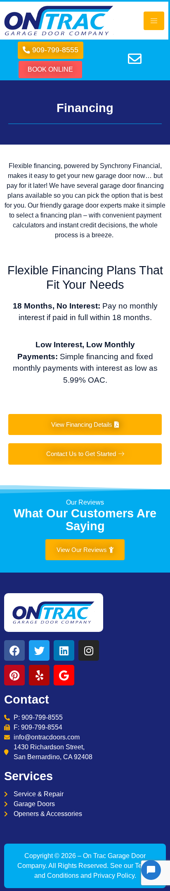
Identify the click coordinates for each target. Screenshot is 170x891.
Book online (50, 69)
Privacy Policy (114, 875)
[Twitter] (39, 650)
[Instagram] (88, 650)
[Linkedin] (64, 650)
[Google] (64, 675)
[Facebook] (14, 650)
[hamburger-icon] (154, 21)
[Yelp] (39, 675)
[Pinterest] (14, 675)
